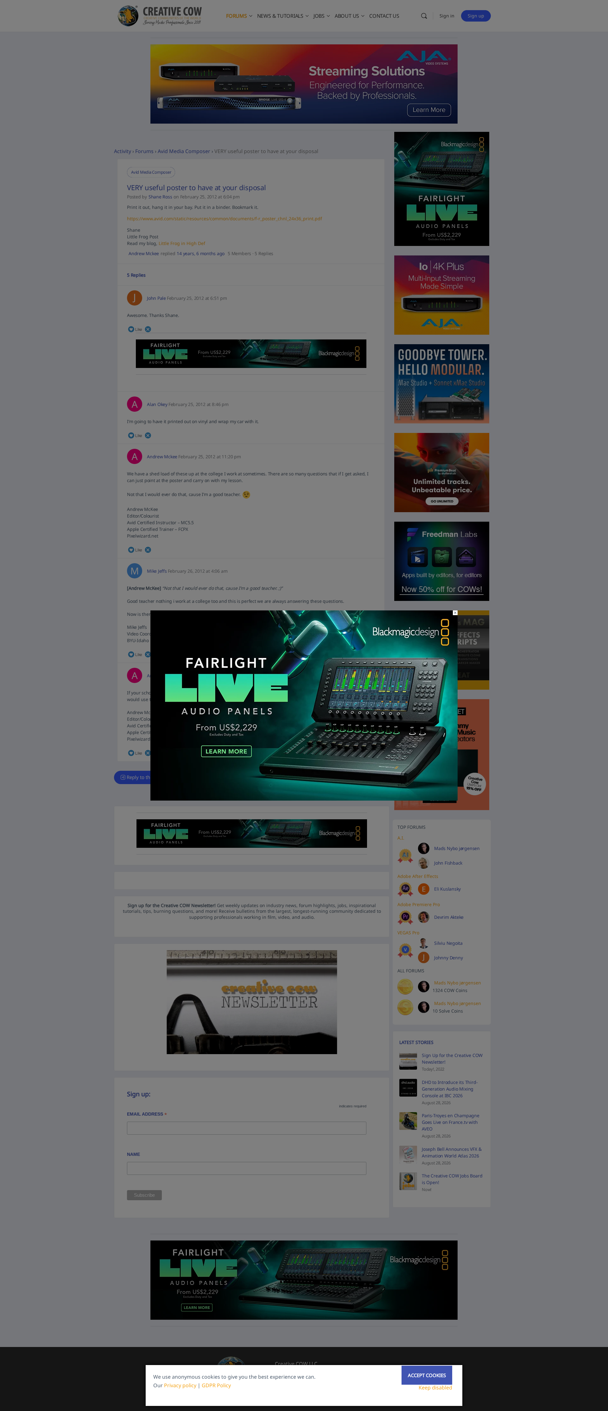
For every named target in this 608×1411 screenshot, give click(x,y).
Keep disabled (435, 1387)
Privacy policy (180, 1385)
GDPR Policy (216, 1385)
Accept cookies (427, 1375)
